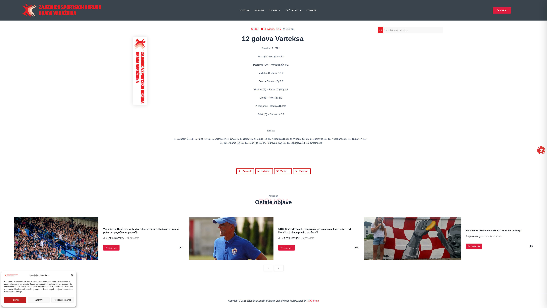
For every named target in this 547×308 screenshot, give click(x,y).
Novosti (259, 10)
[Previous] (268, 268)
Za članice (292, 10)
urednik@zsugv (116, 238)
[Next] (279, 268)
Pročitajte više (111, 248)
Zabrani (38, 300)
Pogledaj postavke (62, 300)
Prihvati (15, 300)
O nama (273, 10)
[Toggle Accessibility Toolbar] (541, 150)
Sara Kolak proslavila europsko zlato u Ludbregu (493, 230)
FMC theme (313, 301)
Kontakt (311, 10)
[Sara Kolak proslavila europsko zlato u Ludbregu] (412, 238)
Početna (245, 10)
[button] (72, 275)
